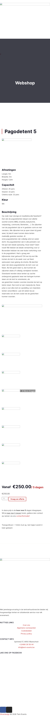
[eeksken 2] (11, 355)
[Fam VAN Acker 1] (11, 391)
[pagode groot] (11, 427)
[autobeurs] (11, 445)
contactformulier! (23, 516)
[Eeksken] (11, 373)
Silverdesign (5, 714)
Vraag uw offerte (17, 499)
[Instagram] (9, 710)
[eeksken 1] (11, 336)
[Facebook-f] (3, 710)
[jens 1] (11, 409)
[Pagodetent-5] (22, 306)
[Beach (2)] (11, 463)
